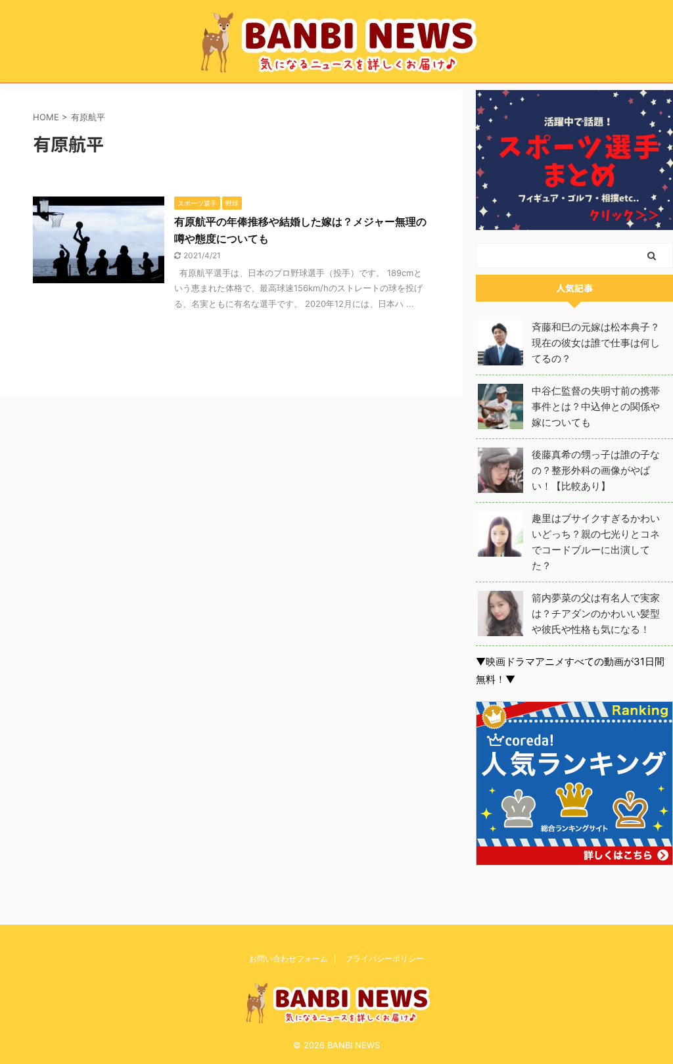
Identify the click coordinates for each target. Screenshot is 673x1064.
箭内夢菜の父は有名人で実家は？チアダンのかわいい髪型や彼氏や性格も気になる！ (596, 613)
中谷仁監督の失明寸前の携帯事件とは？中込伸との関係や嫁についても (596, 406)
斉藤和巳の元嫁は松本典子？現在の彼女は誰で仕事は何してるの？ (596, 343)
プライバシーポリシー (384, 958)
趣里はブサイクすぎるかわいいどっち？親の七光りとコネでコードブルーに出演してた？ (596, 542)
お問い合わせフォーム (288, 958)
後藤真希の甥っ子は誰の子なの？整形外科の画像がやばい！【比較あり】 (596, 470)
